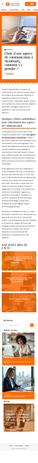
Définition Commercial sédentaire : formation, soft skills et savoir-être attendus (18, 418)
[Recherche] (28, 4)
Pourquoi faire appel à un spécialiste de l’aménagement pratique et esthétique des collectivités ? (19, 258)
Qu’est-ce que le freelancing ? (19, 299)
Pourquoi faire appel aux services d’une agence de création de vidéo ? (19, 279)
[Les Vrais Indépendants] (13, 4)
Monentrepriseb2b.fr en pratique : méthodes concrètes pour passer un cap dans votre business (18, 396)
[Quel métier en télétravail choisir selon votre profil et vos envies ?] (18, 345)
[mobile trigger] (3, 4)
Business (10, 74)
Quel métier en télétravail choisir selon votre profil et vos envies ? (17, 362)
